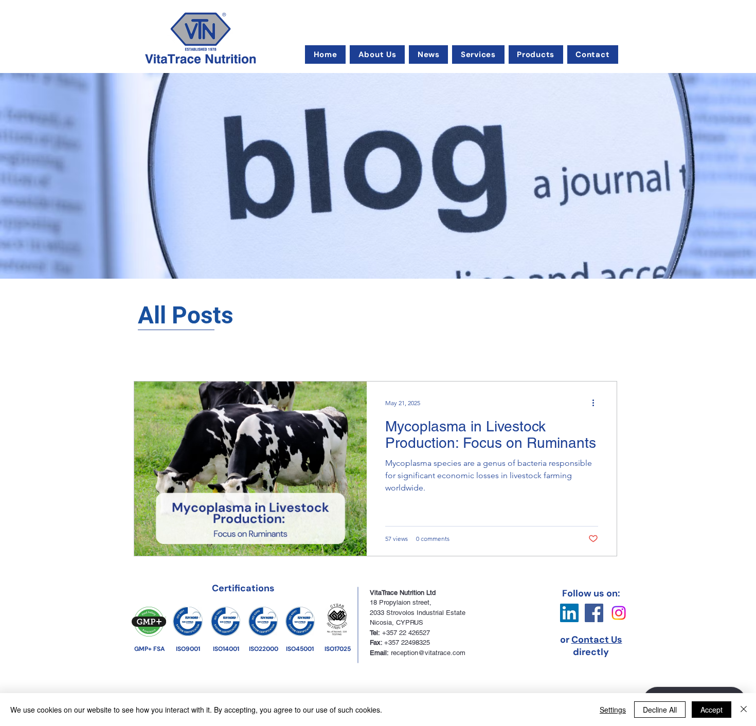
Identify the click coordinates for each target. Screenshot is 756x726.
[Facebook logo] (594, 613)
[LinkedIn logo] (569, 613)
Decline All (660, 709)
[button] (377, 54)
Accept (711, 709)
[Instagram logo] (618, 613)
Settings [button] (613, 709)
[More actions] (596, 402)
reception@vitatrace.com (428, 653)
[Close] (743, 709)
